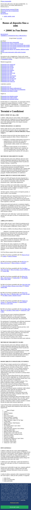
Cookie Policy (23, 500)
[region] (15, 496)
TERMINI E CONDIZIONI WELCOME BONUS (14, 35)
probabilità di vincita (7, 59)
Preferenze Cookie (14, 502)
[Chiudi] (29, 485)
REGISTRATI (4, 13)
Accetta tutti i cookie (14, 507)
